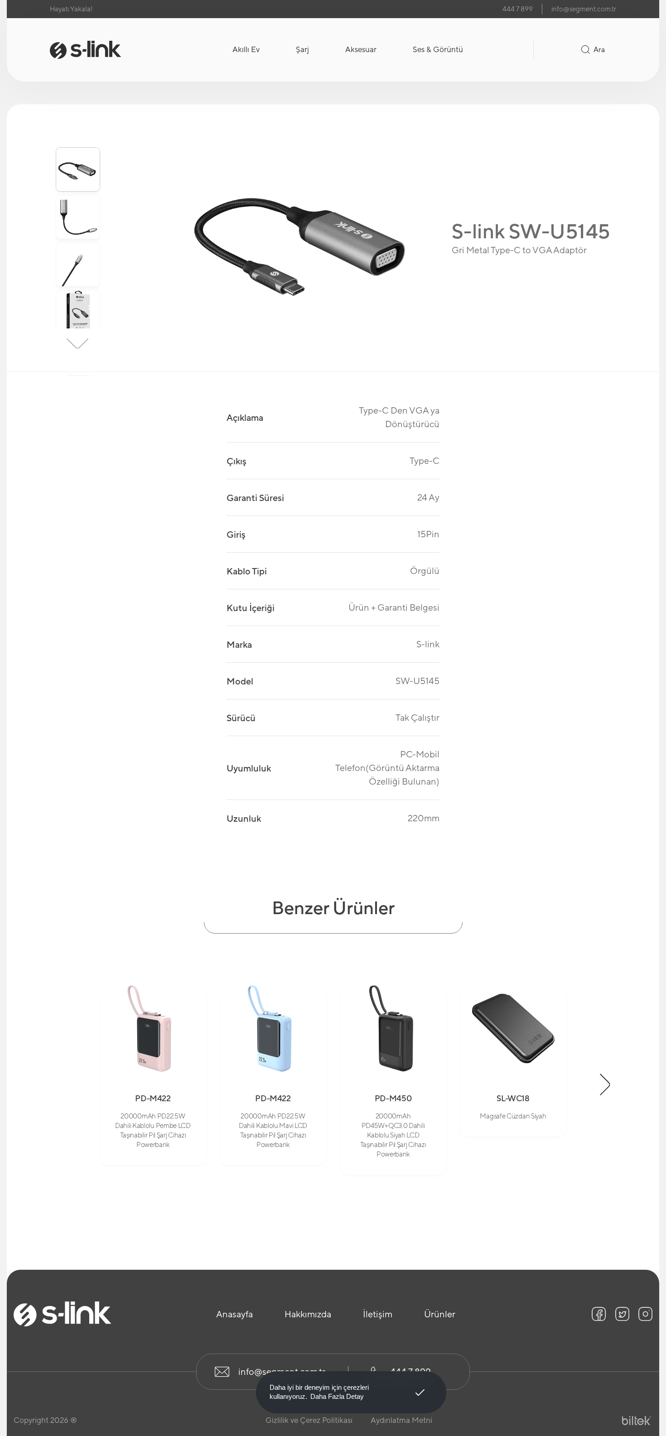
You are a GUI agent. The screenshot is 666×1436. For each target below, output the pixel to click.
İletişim (377, 1314)
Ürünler (439, 1314)
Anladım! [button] (420, 1385)
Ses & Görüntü (438, 49)
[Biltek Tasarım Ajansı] (636, 1421)
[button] (78, 132)
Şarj (302, 49)
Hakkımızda (308, 1314)
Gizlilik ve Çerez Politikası (308, 1420)
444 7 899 (517, 9)
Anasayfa (234, 1314)
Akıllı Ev (246, 49)
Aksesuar (360, 49)
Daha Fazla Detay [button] (337, 1396)
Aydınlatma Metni (401, 1420)
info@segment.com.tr (583, 9)
